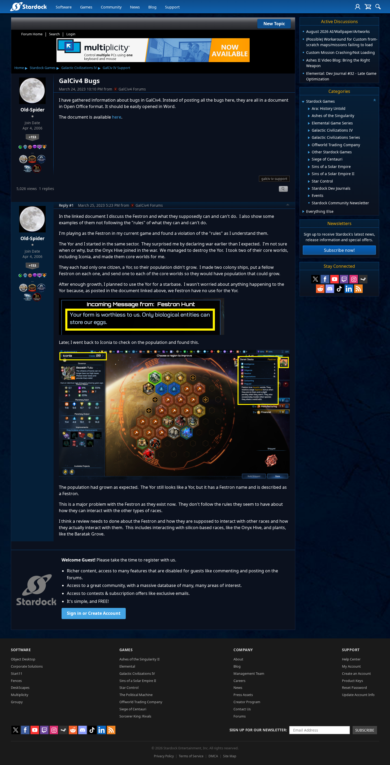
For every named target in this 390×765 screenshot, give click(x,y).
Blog (152, 7)
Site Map (229, 756)
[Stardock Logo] (28, 6)
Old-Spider (32, 109)
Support (172, 7)
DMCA (213, 756)
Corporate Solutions (27, 666)
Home (19, 67)
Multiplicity (19, 694)
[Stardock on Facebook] (325, 279)
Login (70, 34)
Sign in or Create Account (93, 613)
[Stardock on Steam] (363, 279)
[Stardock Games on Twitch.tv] (344, 279)
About (238, 659)
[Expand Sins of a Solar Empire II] (309, 174)
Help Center (351, 659)
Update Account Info (358, 694)
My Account (351, 666)
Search (54, 34)
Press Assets (243, 694)
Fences (16, 680)
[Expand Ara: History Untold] (309, 108)
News (135, 7)
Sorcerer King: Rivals (135, 716)
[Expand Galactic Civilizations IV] (309, 130)
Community (111, 7)
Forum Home (31, 34)
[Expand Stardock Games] (303, 102)
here (116, 117)
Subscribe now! (339, 250)
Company (243, 649)
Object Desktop (23, 659)
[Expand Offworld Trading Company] (309, 145)
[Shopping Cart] (368, 6)
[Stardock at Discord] (330, 288)
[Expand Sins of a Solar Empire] (309, 167)
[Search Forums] (378, 6)
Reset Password (354, 687)
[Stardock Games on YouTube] (334, 279)
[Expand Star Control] (309, 181)
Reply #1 (66, 205)
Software (64, 7)
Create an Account (356, 673)
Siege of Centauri (132, 709)
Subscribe (364, 730)
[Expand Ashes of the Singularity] (309, 116)
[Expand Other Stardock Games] (309, 152)
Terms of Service (191, 756)
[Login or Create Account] (357, 6)
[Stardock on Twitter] (315, 279)
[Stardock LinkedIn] (349, 288)
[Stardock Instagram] (353, 279)
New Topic (274, 24)
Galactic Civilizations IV (79, 67)
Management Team (248, 673)
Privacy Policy (164, 756)
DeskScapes (20, 687)
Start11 (16, 673)
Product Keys (352, 680)
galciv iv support (274, 178)
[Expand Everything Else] (303, 211)
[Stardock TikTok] (339, 288)
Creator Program (246, 701)
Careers (239, 680)
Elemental (127, 666)
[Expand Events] (309, 196)
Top (288, 205)
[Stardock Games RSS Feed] (358, 288)
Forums (239, 716)
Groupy (17, 701)
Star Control (128, 687)
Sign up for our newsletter (257, 729)
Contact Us (242, 709)
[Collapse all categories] (374, 100)
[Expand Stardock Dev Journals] (309, 188)
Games (86, 7)
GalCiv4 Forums (132, 89)
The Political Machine (136, 694)
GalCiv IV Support (116, 67)
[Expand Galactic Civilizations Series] (309, 137)
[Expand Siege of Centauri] (309, 159)
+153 (32, 137)
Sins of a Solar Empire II (137, 680)
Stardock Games (42, 67)
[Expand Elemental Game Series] (309, 123)
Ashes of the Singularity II (139, 659)
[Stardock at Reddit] (320, 288)
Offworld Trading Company (140, 701)
